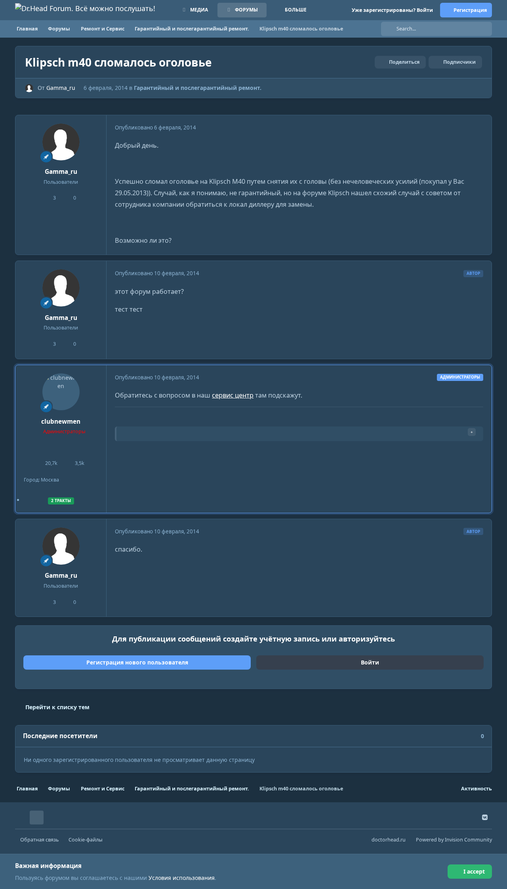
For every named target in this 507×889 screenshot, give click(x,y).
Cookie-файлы (86, 839)
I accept (474, 871)
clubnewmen (60, 421)
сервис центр (233, 395)
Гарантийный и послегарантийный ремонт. (197, 87)
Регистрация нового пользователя (137, 662)
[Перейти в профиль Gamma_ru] (29, 88)
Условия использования (182, 877)
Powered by (454, 839)
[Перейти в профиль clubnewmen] (61, 392)
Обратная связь (39, 839)
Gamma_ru (60, 87)
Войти (370, 662)
